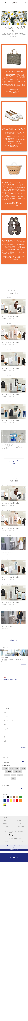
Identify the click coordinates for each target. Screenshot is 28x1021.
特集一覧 (14, 640)
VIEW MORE (23, 747)
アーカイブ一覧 (13, 462)
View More (23, 664)
